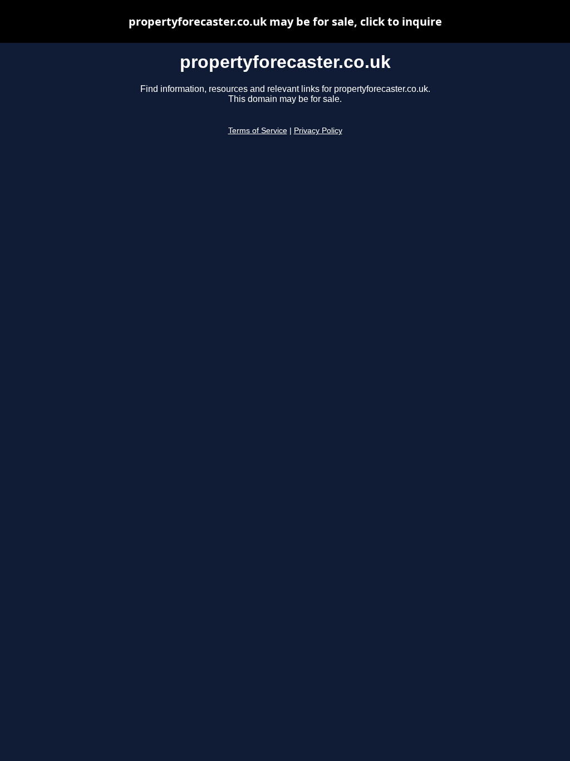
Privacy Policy (318, 130)
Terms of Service (257, 130)
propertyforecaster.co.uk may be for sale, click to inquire (285, 21)
